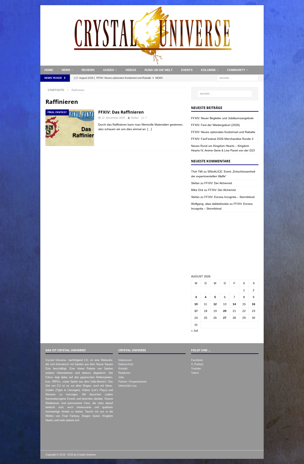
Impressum (125, 360)
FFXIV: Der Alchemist (218, 183)
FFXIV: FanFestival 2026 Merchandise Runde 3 (222, 138)
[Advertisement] (225, 243)
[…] (149, 129)
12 (215, 304)
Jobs (121, 377)
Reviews (88, 70)
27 (224, 317)
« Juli (194, 330)
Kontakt (123, 368)
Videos (130, 70)
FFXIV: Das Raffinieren (121, 112)
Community (236, 70)
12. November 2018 (113, 117)
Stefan (135, 117)
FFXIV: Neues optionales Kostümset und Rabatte (223, 132)
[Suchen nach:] (238, 77)
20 (224, 311)
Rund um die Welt (159, 70)
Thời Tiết (197, 171)
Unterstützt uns (127, 385)
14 (234, 304)
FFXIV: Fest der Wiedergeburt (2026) (215, 125)
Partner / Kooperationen (132, 381)
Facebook (197, 360)
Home (48, 70)
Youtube (196, 368)
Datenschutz (125, 364)
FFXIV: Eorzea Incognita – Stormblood (229, 197)
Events (187, 70)
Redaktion (124, 372)
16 (253, 304)
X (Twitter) (197, 364)
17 (196, 311)
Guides (108, 70)
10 (196, 304)
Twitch (195, 372)
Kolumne (208, 70)
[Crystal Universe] (152, 63)
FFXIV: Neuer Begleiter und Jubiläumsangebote (222, 118)
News (66, 70)
